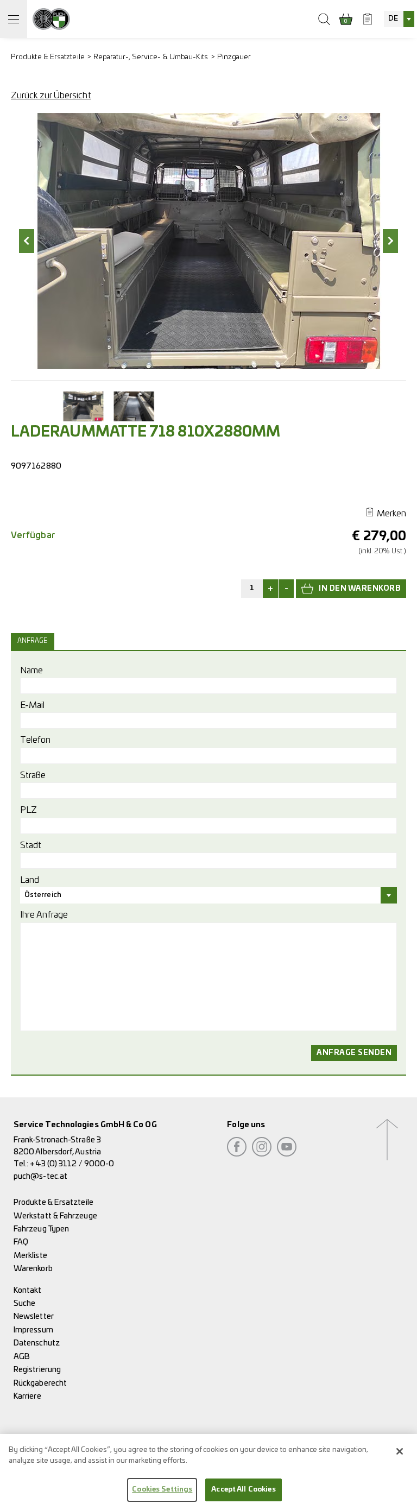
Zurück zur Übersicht (51, 95)
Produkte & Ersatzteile (48, 57)
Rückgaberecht (40, 1383)
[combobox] (399, 19)
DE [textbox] (393, 18)
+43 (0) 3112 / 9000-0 (72, 1164)
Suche (24, 1303)
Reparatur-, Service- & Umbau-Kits (150, 57)
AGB (22, 1357)
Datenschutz (37, 1343)
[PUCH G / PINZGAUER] (51, 19)
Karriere (27, 1396)
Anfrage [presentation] (32, 641)
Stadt (30, 845)
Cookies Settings (162, 1489)
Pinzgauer (234, 57)
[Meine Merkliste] (367, 19)
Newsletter (34, 1316)
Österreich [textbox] (42, 895)
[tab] (34, 641)
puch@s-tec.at (40, 1176)
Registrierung (37, 1370)
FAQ (21, 1242)
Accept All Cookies (243, 1489)
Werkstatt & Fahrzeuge (55, 1216)
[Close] (400, 1451)
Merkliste (30, 1256)
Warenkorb (33, 1269)
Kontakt (28, 1290)
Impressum (33, 1330)
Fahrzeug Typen (41, 1229)
